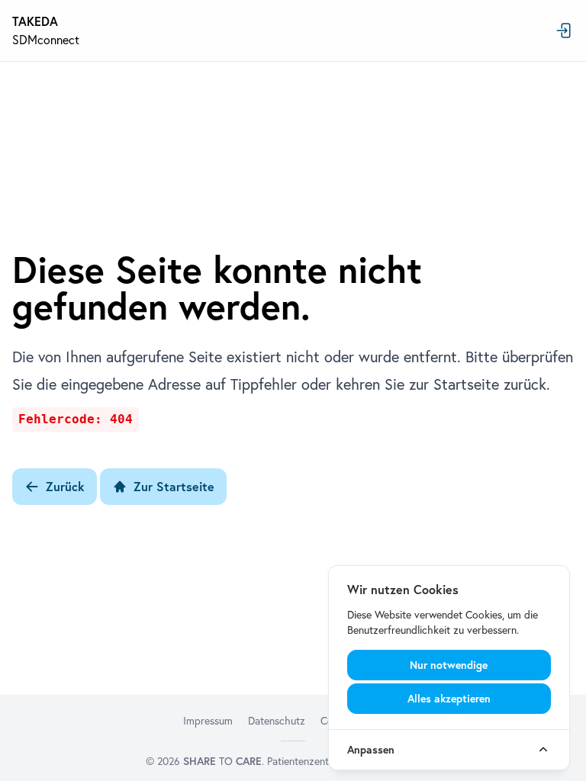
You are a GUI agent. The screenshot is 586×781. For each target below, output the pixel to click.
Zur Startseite (174, 486)
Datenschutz (276, 721)
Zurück (65, 486)
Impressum (208, 721)
